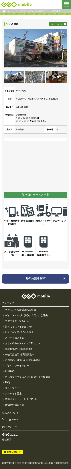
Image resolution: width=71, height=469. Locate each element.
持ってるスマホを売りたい (19, 326)
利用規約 (10, 371)
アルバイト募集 (13, 393)
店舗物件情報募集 (14, 404)
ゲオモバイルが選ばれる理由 (20, 309)
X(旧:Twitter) (12, 419)
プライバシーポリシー (17, 365)
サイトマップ (12, 388)
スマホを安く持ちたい (17, 321)
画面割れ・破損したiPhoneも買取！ (24, 360)
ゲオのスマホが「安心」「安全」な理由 (26, 315)
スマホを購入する (14, 337)
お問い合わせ (14, 452)
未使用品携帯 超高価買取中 (19, 354)
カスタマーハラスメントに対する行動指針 (27, 376)
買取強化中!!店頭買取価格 (19, 349)
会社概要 (7, 439)
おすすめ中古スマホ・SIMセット (22, 343)
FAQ (7, 382)
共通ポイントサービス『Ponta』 (22, 399)
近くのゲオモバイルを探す (19, 332)
